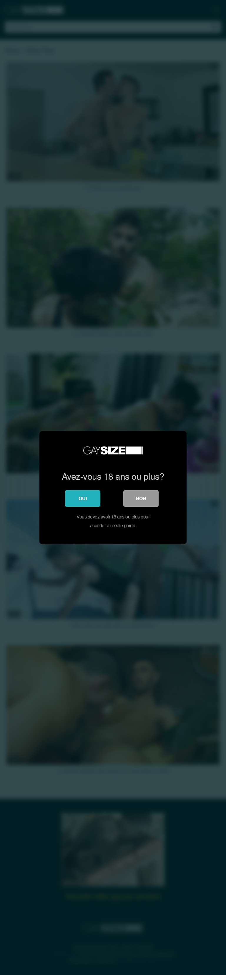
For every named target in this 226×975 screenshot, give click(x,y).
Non (141, 498)
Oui (83, 498)
